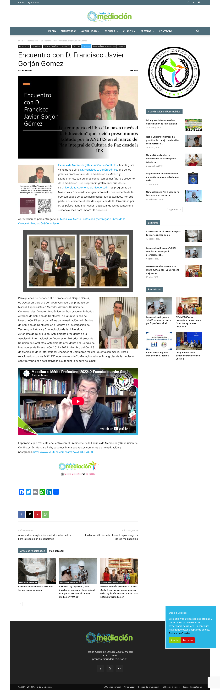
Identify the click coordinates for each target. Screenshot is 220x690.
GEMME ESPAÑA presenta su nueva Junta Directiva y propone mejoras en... (162, 270)
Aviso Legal (129, 686)
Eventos (76, 46)
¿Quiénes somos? (112, 686)
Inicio (52, 31)
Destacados (32, 40)
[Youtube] (199, 2)
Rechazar (188, 640)
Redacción (27, 70)
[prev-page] (20, 604)
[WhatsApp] (45, 514)
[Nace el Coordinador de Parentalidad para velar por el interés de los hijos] (193, 160)
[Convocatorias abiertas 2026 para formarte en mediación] (37, 571)
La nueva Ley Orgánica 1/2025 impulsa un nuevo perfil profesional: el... (161, 251)
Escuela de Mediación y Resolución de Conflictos (88, 165)
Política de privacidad (148, 686)
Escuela (110, 31)
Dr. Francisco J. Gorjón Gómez (98, 169)
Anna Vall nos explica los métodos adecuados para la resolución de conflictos (44, 537)
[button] (198, 31)
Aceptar (174, 640)
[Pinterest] (37, 514)
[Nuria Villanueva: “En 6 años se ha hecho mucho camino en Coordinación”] (193, 196)
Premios (145, 31)
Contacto (165, 31)
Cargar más (172, 209)
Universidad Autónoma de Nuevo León (85, 187)
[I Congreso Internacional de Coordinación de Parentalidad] (193, 125)
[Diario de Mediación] (110, 16)
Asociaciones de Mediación (112, 582)
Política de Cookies (171, 686)
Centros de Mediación (28, 582)
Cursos (128, 31)
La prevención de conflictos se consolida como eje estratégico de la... (162, 177)
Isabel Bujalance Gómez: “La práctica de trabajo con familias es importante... (162, 140)
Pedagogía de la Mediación (104, 46)
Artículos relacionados (32, 551)
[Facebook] (187, 2)
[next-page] (26, 604)
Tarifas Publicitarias (192, 686)
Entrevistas (68, 31)
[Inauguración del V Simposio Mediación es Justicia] (189, 341)
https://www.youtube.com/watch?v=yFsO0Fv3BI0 (63, 452)
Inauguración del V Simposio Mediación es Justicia (188, 355)
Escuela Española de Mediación (57, 46)
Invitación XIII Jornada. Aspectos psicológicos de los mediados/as (111, 537)
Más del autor (56, 551)
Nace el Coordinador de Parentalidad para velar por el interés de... (161, 158)
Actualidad (89, 31)
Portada (121, 46)
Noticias (86, 46)
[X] (193, 2)
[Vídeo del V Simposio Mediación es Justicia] (159, 341)
